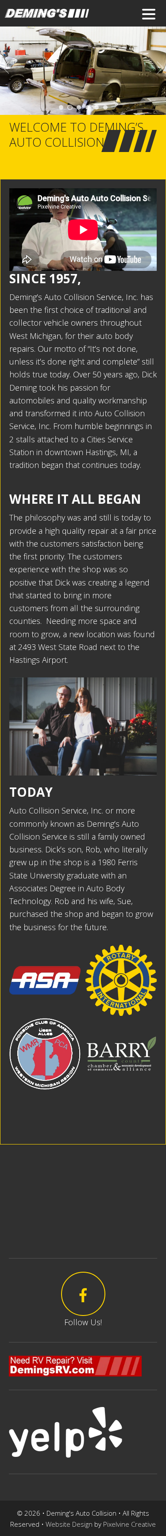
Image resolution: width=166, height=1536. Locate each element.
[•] (61, 107)
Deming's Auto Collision (82, 16)
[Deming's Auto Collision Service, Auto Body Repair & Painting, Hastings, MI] (22, 1113)
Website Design (69, 1524)
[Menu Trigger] (149, 13)
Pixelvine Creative (129, 1524)
